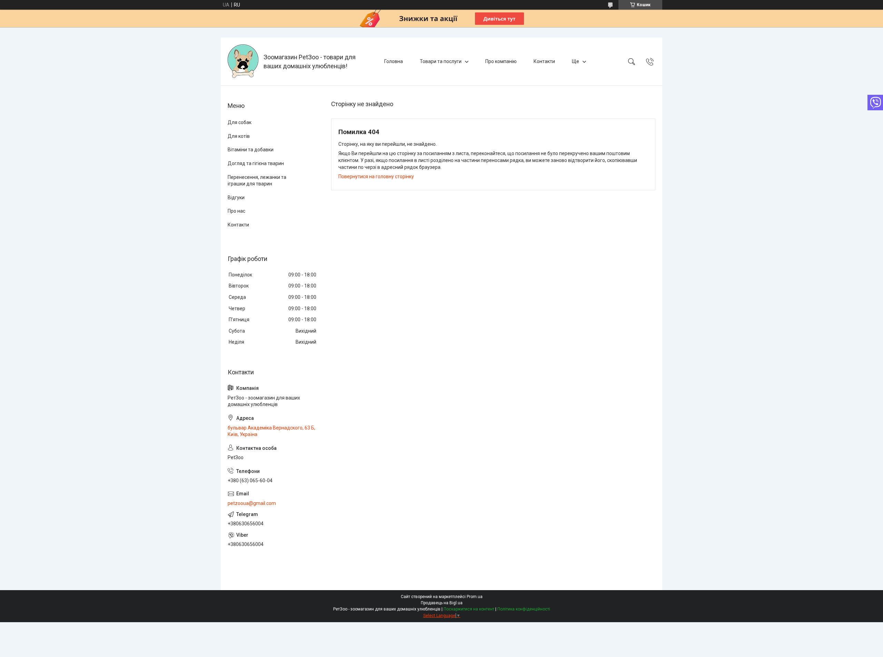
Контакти (544, 61)
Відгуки (236, 197)
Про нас (236, 211)
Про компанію (501, 61)
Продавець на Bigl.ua (442, 602)
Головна (393, 61)
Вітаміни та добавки (251, 149)
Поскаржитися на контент (469, 609)
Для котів (239, 136)
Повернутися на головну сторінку (376, 176)
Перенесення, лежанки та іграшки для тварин (257, 180)
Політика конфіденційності (523, 609)
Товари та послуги (441, 61)
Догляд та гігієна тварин (256, 163)
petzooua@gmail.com (252, 503)
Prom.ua (475, 596)
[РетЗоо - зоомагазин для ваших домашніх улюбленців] (243, 61)
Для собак (239, 122)
